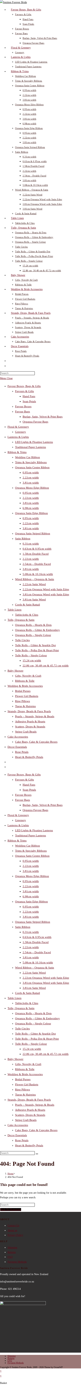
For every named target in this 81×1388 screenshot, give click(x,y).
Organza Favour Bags (35, 421)
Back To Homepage (10, 1209)
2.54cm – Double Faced (37, 563)
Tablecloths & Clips (26, 614)
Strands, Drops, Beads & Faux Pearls (29, 711)
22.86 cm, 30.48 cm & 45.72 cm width (46, 665)
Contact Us (13, 1225)
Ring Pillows (22, 701)
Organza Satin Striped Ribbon (32, 533)
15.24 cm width (32, 660)
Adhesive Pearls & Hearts (30, 721)
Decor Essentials (17, 746)
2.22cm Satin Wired (34, 584)
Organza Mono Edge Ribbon (32, 487)
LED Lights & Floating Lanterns (34, 442)
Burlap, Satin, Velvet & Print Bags (43, 416)
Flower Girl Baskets (26, 696)
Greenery (20, 431)
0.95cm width (31, 472)
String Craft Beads (26, 731)
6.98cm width (31, 508)
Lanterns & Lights (18, 436)
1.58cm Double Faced (36, 553)
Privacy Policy (15, 1235)
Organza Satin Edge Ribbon (31, 513)
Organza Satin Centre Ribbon (32, 467)
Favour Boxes (23, 406)
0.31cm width (31, 543)
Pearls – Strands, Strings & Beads (34, 716)
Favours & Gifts (24, 391)
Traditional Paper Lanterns (30, 447)
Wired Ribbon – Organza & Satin (34, 579)
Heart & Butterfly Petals (29, 757)
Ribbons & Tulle (24, 680)
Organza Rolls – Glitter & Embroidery (37, 630)
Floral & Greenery (18, 426)
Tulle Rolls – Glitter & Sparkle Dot (35, 645)
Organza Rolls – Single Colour (33, 635)
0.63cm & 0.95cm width (37, 548)
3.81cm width (31, 482)
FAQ (10, 1257)
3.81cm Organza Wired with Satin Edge (46, 594)
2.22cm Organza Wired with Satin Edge (46, 589)
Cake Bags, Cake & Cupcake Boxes (36, 741)
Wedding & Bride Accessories (25, 685)
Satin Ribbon (22, 538)
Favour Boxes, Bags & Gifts (24, 386)
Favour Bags (22, 411)
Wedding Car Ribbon (27, 457)
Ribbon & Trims (17, 452)
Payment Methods (17, 1261)
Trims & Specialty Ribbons (31, 462)
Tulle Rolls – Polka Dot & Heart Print (37, 650)
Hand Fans (29, 396)
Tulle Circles (22, 640)
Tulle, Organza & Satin (21, 619)
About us (12, 1230)
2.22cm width (31, 477)
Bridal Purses (23, 690)
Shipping (12, 1247)
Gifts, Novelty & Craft (28, 675)
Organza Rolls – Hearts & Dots (33, 624)
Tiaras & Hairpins (25, 706)
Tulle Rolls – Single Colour (31, 655)
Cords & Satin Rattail (27, 604)
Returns (12, 1252)
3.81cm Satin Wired (34, 599)
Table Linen (14, 609)
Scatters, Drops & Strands (30, 726)
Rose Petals (21, 751)
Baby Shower (15, 670)
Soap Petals (29, 401)
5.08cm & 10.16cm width (38, 574)
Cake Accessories (18, 736)
